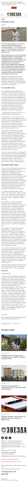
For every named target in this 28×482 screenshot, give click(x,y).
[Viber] (19, 323)
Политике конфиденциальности (8, 4)
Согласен (14, 7)
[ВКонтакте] (12, 323)
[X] (17, 323)
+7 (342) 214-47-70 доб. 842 (8, 473)
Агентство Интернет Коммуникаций (9, 480)
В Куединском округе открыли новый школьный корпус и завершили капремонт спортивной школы (13, 357)
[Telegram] (15, 323)
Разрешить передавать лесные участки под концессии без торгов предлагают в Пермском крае (13, 418)
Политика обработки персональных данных (11, 461)
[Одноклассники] (14, 323)
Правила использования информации (9, 459)
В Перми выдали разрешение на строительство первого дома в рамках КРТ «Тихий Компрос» (13, 387)
